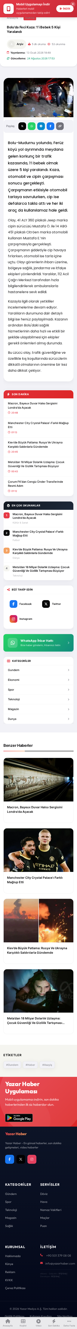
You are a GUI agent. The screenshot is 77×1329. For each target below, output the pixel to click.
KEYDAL (62, 1273)
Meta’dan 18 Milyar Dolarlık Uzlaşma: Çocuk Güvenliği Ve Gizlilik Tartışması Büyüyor (36, 464)
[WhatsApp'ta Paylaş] (32, 126)
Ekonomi (13, 679)
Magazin (13, 709)
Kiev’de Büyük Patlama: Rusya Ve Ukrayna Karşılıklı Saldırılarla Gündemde (35, 444)
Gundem (13, 670)
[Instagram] (31, 1159)
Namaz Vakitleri (50, 1210)
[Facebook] (9, 1159)
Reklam (10, 1272)
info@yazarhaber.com (60, 1263)
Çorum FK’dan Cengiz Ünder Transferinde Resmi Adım (35, 484)
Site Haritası (65, 1316)
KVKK (9, 1280)
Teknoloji (14, 699)
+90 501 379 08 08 (58, 1255)
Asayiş (29, 17)
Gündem (11, 1194)
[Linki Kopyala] (60, 126)
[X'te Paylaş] (22, 126)
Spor (11, 689)
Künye (9, 1264)
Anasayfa (12, 17)
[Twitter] (20, 1159)
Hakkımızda (13, 1256)
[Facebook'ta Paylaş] (50, 126)
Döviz (43, 1194)
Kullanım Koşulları (41, 1316)
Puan (43, 1226)
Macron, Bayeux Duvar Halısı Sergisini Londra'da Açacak (32, 405)
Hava (43, 1202)
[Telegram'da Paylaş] (41, 126)
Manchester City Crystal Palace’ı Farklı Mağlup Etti (38, 425)
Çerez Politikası (15, 1288)
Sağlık (9, 1226)
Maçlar (45, 1218)
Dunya (12, 719)
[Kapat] (72, 4)
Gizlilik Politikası (14, 1316)
